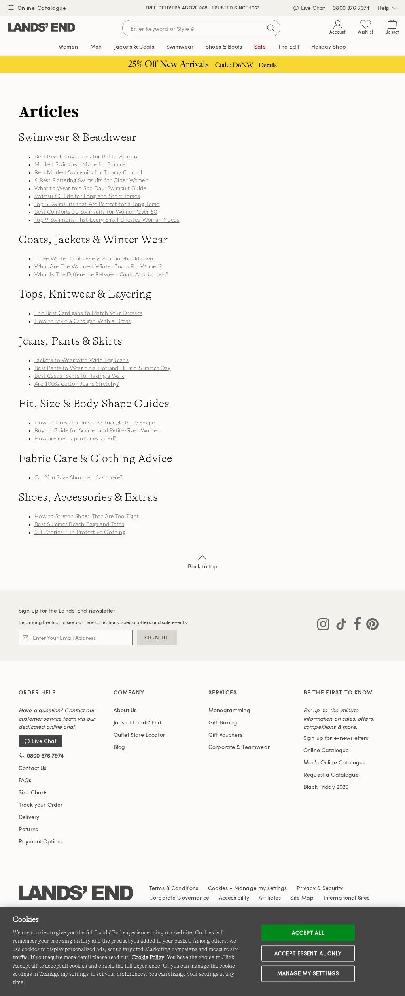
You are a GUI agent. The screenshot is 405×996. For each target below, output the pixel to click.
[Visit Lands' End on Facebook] (354, 625)
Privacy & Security (320, 888)
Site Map (302, 897)
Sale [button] (260, 46)
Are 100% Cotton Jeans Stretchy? (76, 384)
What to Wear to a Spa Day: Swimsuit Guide (90, 188)
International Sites (347, 897)
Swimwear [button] (180, 46)
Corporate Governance (179, 897)
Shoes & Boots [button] (224, 46)
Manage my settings (308, 973)
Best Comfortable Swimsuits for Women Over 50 (95, 212)
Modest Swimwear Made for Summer (81, 165)
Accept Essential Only (308, 952)
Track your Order (40, 804)
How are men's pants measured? (75, 438)
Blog (119, 747)
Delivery (29, 817)
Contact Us (32, 768)
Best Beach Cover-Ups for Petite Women (85, 157)
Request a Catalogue (331, 774)
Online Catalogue (40, 7)
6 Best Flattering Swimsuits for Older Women (91, 180)
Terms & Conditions (174, 888)
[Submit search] (270, 28)
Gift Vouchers (225, 734)
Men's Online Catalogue (334, 762)
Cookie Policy (148, 957)
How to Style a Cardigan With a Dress (82, 321)
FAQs (25, 780)
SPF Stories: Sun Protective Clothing (79, 532)
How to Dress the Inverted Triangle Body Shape (94, 423)
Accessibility (234, 897)
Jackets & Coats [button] (134, 46)
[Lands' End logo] (76, 894)
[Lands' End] (42, 28)
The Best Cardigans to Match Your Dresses (88, 313)
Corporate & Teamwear (239, 747)
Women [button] (68, 46)
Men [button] (96, 46)
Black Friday (325, 786)
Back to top (203, 566)
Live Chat (44, 741)
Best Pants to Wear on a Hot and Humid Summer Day (102, 368)
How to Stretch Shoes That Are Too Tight (86, 516)
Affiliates (270, 897)
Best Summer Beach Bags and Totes (79, 524)
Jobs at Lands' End (138, 722)
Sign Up (156, 637)
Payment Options (41, 841)
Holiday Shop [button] (328, 46)
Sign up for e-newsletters (336, 737)
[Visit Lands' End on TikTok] (338, 625)
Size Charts (33, 792)
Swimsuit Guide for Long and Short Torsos (87, 196)
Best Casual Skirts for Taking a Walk (79, 376)
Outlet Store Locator (139, 734)
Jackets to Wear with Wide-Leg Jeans (81, 360)
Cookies (218, 888)
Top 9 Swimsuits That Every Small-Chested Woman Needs (107, 220)
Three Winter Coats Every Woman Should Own (93, 259)
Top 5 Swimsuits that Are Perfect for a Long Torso (97, 204)
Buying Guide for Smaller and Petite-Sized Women (97, 431)
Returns (28, 829)
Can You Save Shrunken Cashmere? (78, 478)
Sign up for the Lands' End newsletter (67, 610)
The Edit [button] (288, 46)
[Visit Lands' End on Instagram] (323, 625)
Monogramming (229, 710)
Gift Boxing (222, 722)
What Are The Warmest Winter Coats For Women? (98, 267)
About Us (125, 710)
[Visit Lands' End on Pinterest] (370, 625)
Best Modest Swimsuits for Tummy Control (88, 172)
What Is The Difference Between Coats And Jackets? (101, 274)
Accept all (308, 932)
